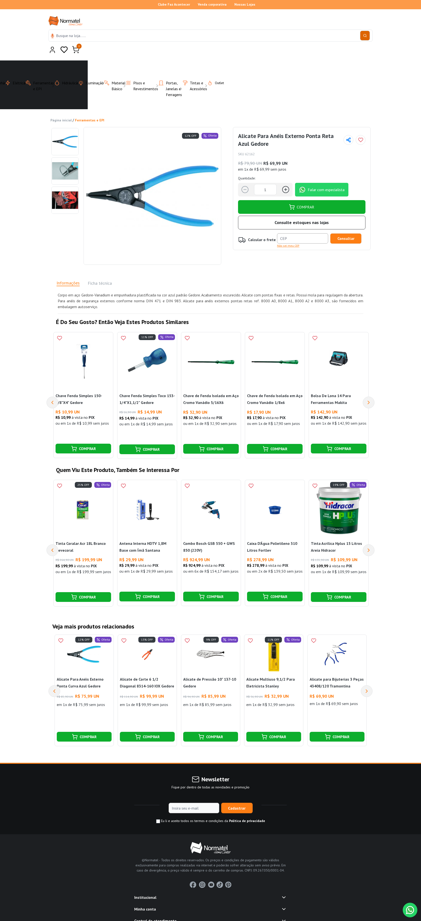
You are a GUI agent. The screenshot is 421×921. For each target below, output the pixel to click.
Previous (52, 390)
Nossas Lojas (244, 4)
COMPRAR (305, 195)
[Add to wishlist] (360, 128)
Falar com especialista (326, 177)
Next (368, 390)
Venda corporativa (212, 4)
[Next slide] (367, 679)
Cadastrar (237, 796)
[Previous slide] (54, 679)
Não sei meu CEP (288, 233)
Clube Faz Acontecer (174, 4)
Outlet (216, 71)
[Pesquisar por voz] (52, 36)
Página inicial (61, 108)
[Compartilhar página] (348, 128)
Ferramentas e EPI (89, 108)
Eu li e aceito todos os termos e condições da (212, 809)
